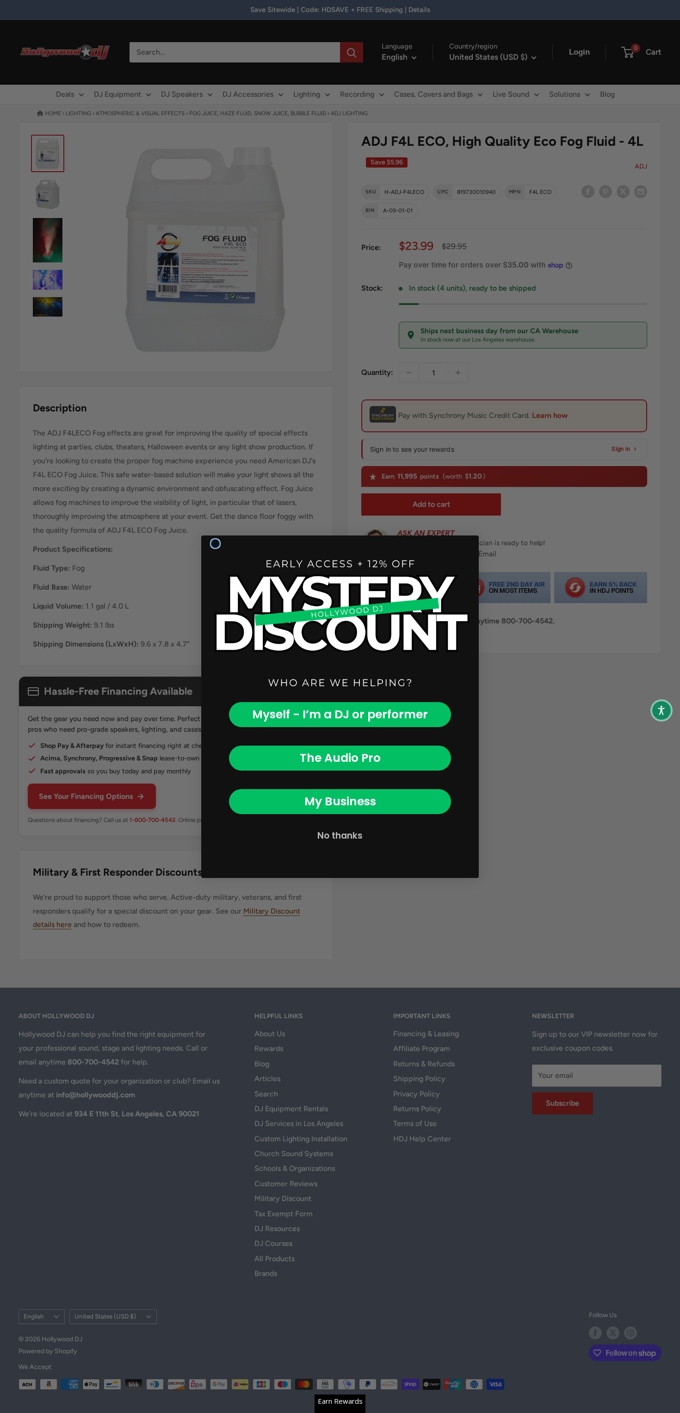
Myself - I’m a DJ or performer (340, 714)
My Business (340, 801)
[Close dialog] (215, 543)
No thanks (340, 835)
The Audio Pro (340, 758)
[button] (661, 710)
